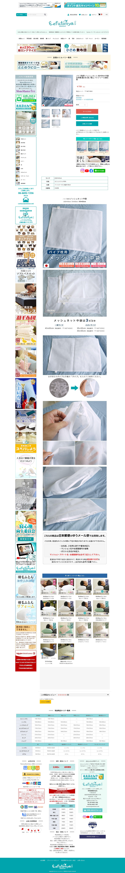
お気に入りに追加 (87, 123)
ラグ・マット (89, 38)
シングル (82, 748)
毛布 (73, 38)
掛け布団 (36, 38)
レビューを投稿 (45, 701)
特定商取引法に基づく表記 (68, 860)
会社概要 (42, 860)
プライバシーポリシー (53, 860)
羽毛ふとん (77, 715)
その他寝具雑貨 (88, 99)
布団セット (22, 38)
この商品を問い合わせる (87, 117)
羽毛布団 (29, 38)
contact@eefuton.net (92, 806)
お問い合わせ (81, 860)
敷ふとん (63, 715)
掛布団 (38, 715)
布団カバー (64, 38)
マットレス (56, 38)
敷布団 (42, 38)
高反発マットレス (82, 744)
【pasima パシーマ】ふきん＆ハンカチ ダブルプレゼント (42, 32)
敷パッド (48, 38)
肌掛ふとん (51, 715)
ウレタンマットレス (99, 744)
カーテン (97, 38)
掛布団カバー (89, 715)
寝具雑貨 (104, 38)
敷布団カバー (102, 715)
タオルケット (80, 38)
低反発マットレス (66, 744)
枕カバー (51, 744)
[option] (57, 91)
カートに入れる (87, 111)
